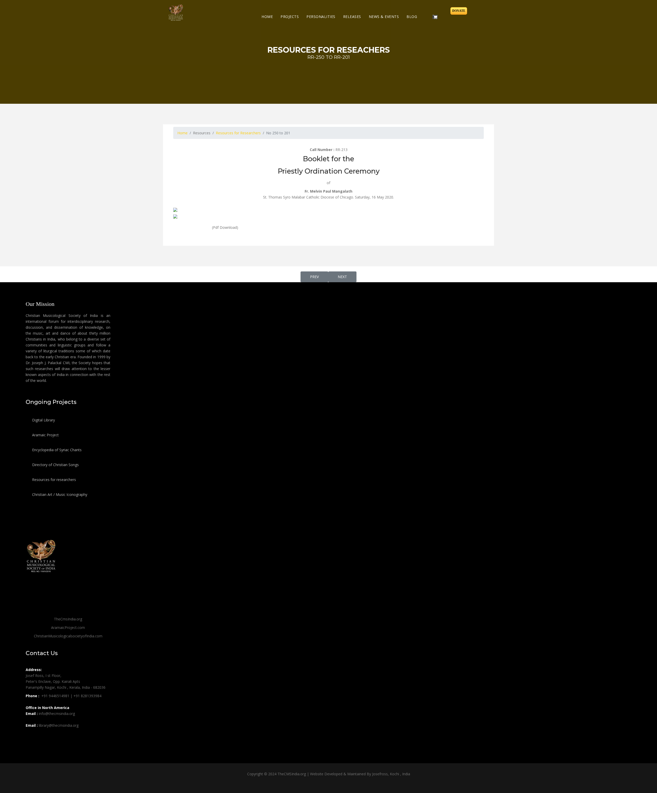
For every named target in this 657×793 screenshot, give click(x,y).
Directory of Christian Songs (55, 464)
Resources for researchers (53, 479)
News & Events (384, 16)
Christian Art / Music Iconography (59, 494)
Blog (412, 16)
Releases (352, 16)
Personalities (320, 16)
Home (267, 16)
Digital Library (43, 420)
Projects (290, 16)
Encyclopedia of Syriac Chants (56, 449)
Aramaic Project (45, 434)
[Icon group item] (30, 736)
